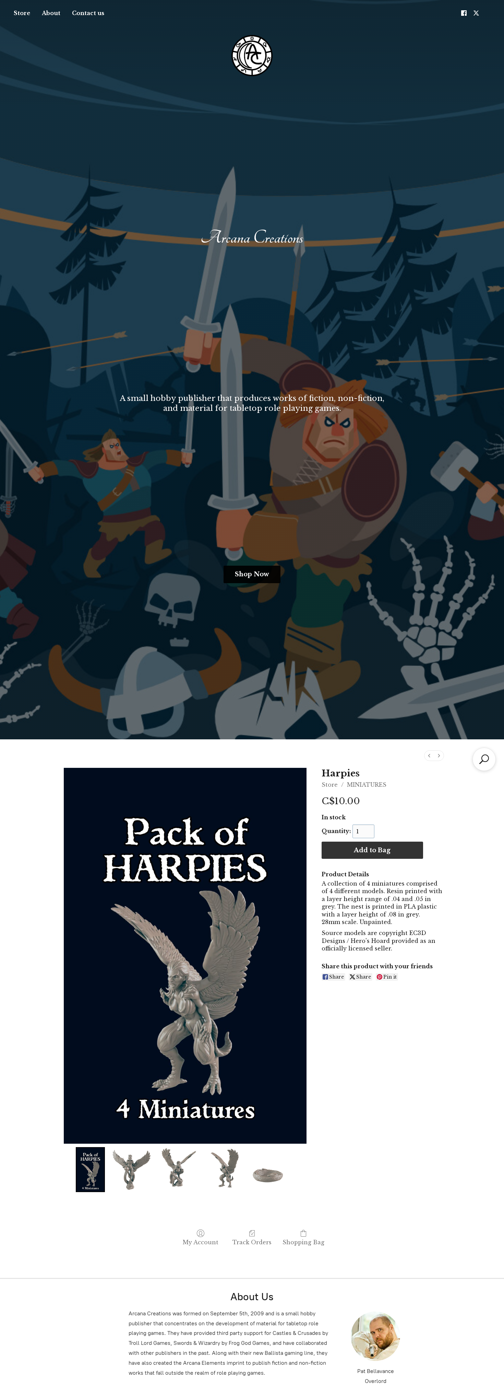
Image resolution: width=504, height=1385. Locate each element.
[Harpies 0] (90, 1169)
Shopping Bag (303, 1242)
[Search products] (484, 759)
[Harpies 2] (177, 1169)
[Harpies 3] (224, 1169)
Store (22, 13)
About (51, 13)
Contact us (88, 13)
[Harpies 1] (130, 1169)
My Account (200, 1242)
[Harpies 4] (272, 1169)
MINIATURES (366, 784)
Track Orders (252, 1242)
